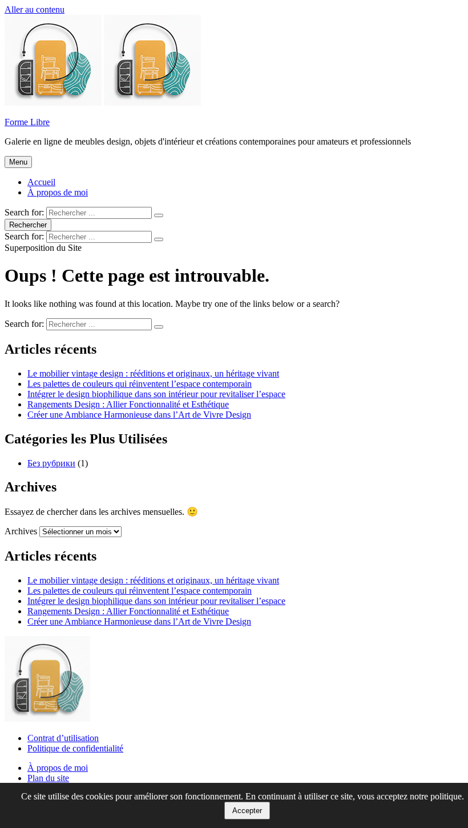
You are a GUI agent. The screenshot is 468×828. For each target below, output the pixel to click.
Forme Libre (27, 122)
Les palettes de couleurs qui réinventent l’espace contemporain (139, 384)
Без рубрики (51, 463)
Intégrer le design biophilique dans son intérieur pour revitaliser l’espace (156, 394)
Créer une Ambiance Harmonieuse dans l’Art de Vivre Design (139, 414)
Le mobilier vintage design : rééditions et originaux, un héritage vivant (153, 373)
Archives (21, 531)
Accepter (247, 810)
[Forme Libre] (152, 102)
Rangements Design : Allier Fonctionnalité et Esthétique (128, 404)
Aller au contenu (34, 9)
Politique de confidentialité (75, 748)
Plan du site (48, 778)
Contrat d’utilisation (63, 738)
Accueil (41, 182)
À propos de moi (57, 192)
